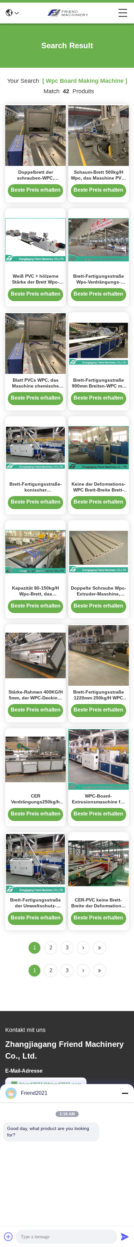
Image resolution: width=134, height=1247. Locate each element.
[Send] (125, 1236)
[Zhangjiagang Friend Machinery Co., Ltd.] (68, 13)
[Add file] (8, 1236)
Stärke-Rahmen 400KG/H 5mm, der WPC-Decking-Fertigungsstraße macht (35, 697)
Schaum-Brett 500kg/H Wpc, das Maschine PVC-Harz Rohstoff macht (98, 177)
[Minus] (125, 1093)
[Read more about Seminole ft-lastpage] (99, 970)
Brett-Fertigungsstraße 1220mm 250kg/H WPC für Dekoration (98, 697)
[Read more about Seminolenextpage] (83, 970)
